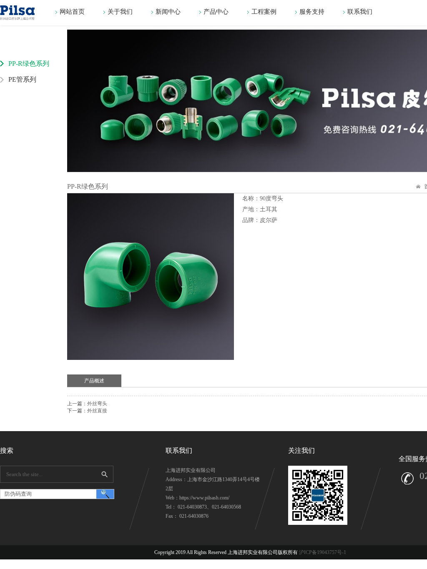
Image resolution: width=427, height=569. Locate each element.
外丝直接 (97, 411)
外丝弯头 (97, 404)
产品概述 (94, 381)
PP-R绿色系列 (28, 63)
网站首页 (72, 11)
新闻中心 (168, 11)
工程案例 (263, 11)
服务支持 (311, 11)
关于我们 (120, 11)
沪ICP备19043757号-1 (322, 552)
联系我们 (359, 11)
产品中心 (216, 11)
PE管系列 (22, 79)
